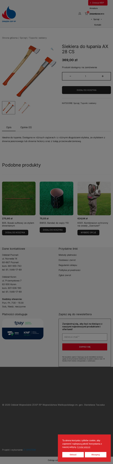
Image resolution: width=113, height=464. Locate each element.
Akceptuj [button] (95, 455)
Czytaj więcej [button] (83, 447)
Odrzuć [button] (73, 455)
